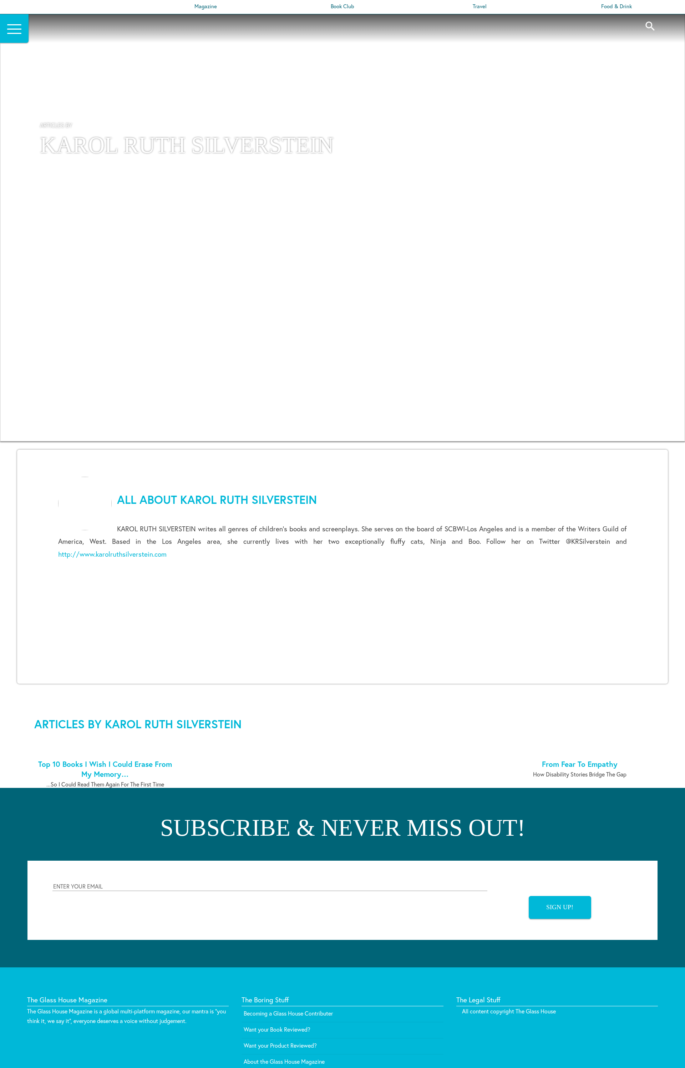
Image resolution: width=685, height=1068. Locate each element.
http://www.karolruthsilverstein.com (112, 554)
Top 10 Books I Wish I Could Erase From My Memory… (105, 769)
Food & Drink (616, 6)
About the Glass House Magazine (284, 1061)
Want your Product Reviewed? (280, 1045)
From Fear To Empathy (580, 764)
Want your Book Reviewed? (277, 1029)
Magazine (205, 6)
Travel (480, 6)
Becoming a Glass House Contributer (288, 1013)
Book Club (342, 6)
